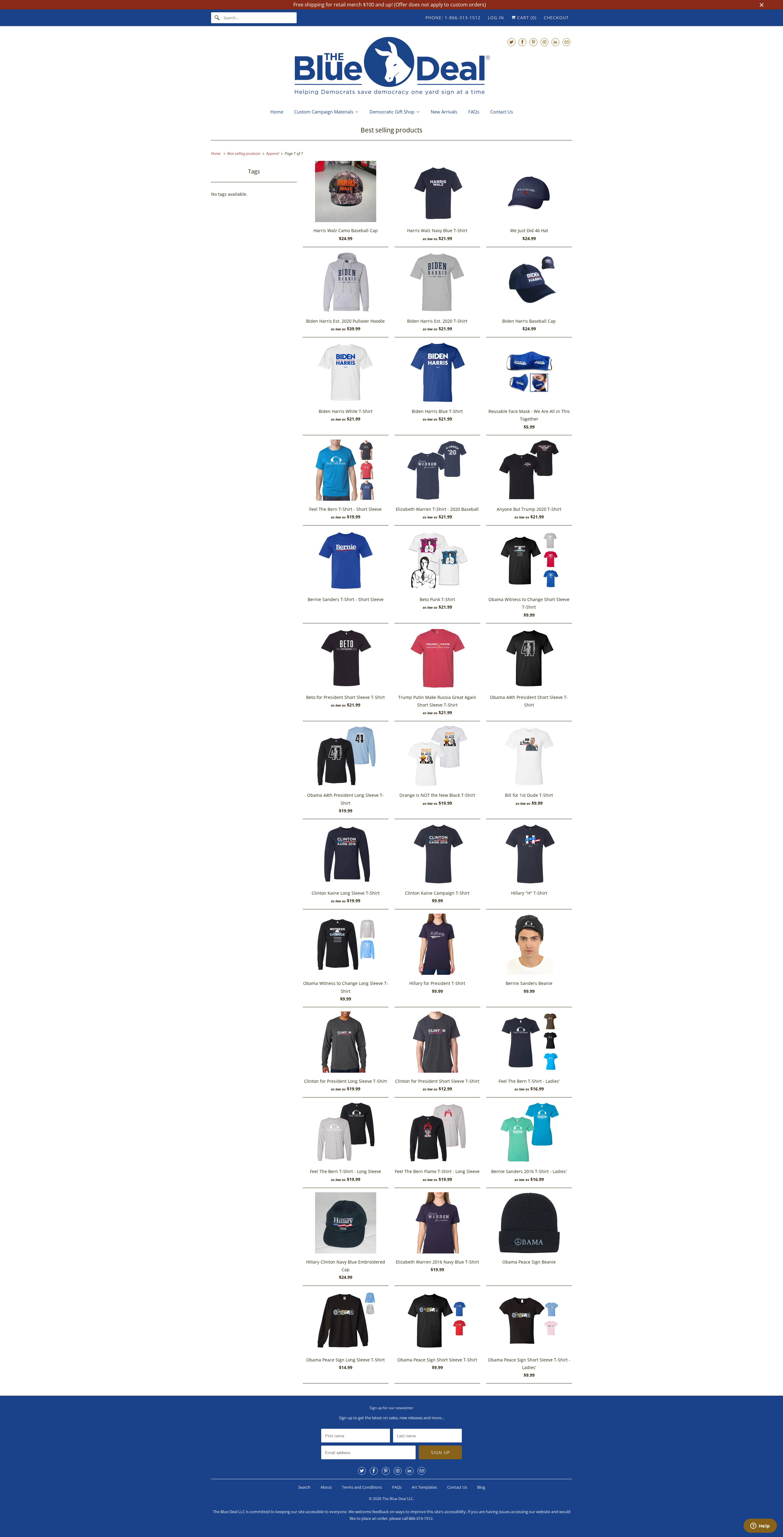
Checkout (556, 17)
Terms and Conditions (362, 1487)
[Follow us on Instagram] (544, 42)
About (326, 1487)
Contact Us (457, 1487)
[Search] (217, 17)
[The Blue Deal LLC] (391, 66)
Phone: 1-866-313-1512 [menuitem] (453, 17)
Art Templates (424, 1487)
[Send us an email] (566, 42)
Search (304, 1487)
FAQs (397, 1487)
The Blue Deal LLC (397, 1498)
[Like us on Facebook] (522, 42)
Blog (481, 1487)
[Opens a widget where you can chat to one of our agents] (760, 1526)
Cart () (526, 17)
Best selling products (391, 130)
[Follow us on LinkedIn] (555, 42)
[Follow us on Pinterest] (533, 42)
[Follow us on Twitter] (511, 42)
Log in (496, 17)
